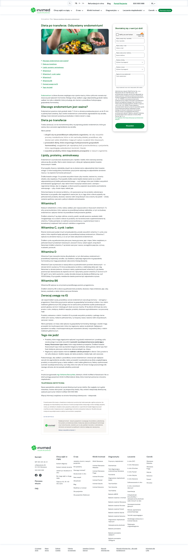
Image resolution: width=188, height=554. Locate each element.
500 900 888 (138, 3)
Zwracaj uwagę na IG (50, 84)
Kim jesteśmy (78, 467)
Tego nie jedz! (47, 87)
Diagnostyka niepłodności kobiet (116, 479)
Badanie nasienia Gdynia (116, 512)
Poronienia (111, 474)
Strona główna (45, 19)
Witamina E (47, 71)
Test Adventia (112, 487)
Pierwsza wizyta (165, 10)
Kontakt (38, 457)
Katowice (98, 487)
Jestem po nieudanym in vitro (64, 471)
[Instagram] (40, 475)
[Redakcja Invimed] (50, 425)
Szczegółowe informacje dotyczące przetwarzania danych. (129, 118)
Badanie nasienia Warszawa (117, 502)
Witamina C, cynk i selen (51, 74)
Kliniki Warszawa (98, 461)
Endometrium (46, 95)
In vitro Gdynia (132, 475)
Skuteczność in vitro (80, 474)
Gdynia (98, 483)
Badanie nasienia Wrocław (116, 505)
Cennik (152, 10)
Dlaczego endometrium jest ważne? (56, 61)
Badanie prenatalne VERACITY (114, 534)
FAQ (36, 488)
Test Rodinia (112, 491)
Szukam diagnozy (61, 463)
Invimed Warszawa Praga (98, 472)
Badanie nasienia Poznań (116, 509)
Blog (109, 3)
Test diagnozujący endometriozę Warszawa (116, 470)
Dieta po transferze (50, 64)
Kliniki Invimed (93, 10)
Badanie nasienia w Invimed (117, 498)
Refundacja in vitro (96, 3)
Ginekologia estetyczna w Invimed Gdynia (135, 520)
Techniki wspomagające (135, 515)
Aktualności (77, 481)
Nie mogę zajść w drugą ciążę (63, 477)
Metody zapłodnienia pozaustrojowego (134, 511)
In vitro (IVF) (131, 461)
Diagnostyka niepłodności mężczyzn (116, 520)
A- (80, 3)
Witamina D (47, 77)
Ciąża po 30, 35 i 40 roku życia (62, 482)
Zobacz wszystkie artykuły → (67, 430)
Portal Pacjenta (120, 3)
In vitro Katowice (132, 479)
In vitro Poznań (132, 472)
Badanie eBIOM (113, 494)
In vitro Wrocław (132, 468)
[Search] (69, 3)
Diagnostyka (111, 10)
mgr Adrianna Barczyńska (66, 375)
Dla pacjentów (78, 491)
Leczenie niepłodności (132, 10)
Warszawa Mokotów (98, 466)
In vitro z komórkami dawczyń (133, 487)
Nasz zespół (77, 477)
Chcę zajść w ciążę (62, 10)
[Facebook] (36, 475)
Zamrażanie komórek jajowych (133, 505)
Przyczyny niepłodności (115, 461)
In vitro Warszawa (133, 465)
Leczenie (131, 457)
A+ (83, 3)
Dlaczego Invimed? (79, 470)
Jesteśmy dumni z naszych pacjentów (82, 462)
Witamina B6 (47, 81)
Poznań (97, 480)
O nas (78, 10)
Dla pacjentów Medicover (82, 495)
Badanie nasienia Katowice (116, 516)
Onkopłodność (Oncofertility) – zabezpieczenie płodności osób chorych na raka (135, 498)
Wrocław (98, 476)
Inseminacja (131, 491)
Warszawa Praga (150, 468)
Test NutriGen (112, 483)
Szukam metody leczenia (64, 467)
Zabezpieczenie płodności (116, 525)
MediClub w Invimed (80, 488)
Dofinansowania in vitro (134, 482)
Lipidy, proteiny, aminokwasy (53, 67)
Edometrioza (112, 465)
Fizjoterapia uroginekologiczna (133, 525)
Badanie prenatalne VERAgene (114, 539)
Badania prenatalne (114, 529)
